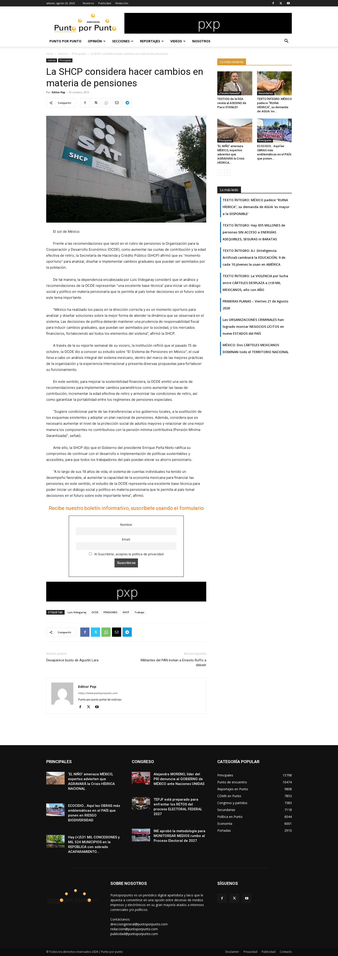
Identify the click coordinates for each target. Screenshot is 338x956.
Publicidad (104, 3)
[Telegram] (127, 102)
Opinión (95, 41)
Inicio (49, 54)
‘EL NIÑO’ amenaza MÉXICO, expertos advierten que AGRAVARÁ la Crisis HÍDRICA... (230, 154)
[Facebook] (273, 3)
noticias (62, 54)
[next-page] (227, 172)
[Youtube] (288, 3)
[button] (286, 41)
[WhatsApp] (106, 102)
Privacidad (250, 952)
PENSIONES (110, 612)
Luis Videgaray (77, 612)
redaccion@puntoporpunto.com (134, 929)
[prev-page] (220, 172)
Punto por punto (65, 41)
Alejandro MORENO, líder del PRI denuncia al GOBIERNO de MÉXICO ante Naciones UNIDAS (179, 779)
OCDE (95, 612)
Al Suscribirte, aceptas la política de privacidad (128, 554)
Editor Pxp (58, 92)
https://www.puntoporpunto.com (98, 693)
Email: (126, 539)
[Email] (116, 102)
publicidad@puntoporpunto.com (134, 934)
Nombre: (126, 524)
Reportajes (150, 41)
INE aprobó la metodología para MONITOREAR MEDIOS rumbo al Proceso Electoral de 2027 (179, 836)
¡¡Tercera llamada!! (229, 93)
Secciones (121, 41)
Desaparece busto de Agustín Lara (72, 660)
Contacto (286, 952)
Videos (176, 41)
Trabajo (139, 612)
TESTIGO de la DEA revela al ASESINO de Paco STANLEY (231, 103)
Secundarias (265, 93)
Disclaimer (232, 952)
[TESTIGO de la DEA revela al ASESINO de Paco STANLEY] (234, 83)
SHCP (126, 612)
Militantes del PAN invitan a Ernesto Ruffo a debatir (173, 662)
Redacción (121, 3)
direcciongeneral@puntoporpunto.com (139, 924)
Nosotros (88, 3)
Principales (79, 54)
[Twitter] (280, 3)
